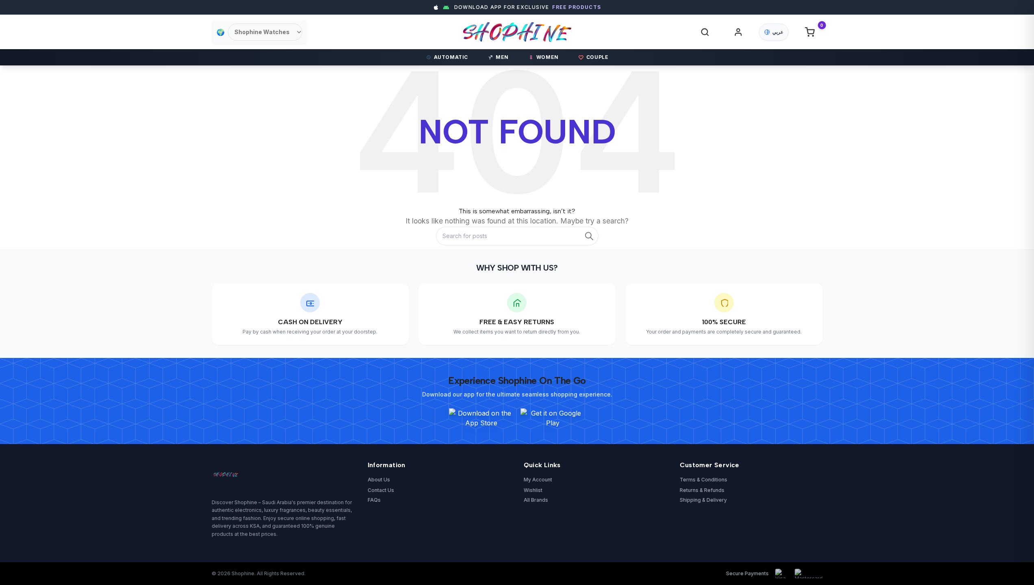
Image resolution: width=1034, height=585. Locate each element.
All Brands (536, 500)
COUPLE (597, 57)
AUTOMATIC (451, 57)
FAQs (374, 500)
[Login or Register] (738, 32)
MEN (502, 57)
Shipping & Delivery (703, 500)
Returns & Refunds (702, 490)
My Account (538, 480)
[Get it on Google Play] (552, 418)
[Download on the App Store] (481, 418)
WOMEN (547, 57)
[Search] (705, 32)
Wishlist (533, 490)
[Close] (676, 215)
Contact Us (381, 490)
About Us (379, 480)
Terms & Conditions (703, 480)
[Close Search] (658, 37)
